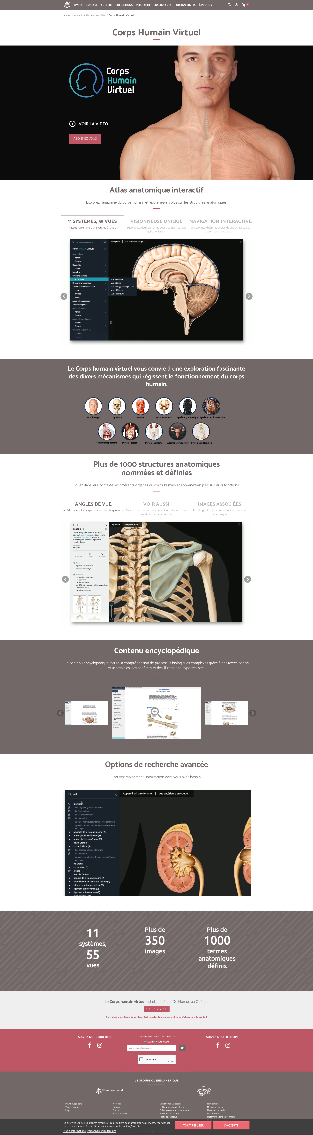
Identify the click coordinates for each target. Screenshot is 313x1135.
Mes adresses (213, 1114)
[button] (249, 296)
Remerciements (120, 1114)
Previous (60, 713)
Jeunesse (91, 5)
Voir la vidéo (88, 124)
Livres (78, 5)
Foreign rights (185, 5)
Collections (124, 5)
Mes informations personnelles (221, 1117)
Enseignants (162, 5)
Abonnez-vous (85, 138)
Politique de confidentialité (172, 1107)
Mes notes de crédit (216, 1110)
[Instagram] (99, 1046)
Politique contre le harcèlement (174, 1110)
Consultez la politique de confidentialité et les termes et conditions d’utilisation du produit (156, 1017)
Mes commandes (215, 1107)
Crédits (116, 1110)
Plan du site (118, 1107)
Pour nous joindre (73, 1104)
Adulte (150, 1042)
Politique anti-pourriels (170, 1114)
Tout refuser (193, 1125)
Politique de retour (168, 1117)
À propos (205, 5)
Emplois (68, 1110)
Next (252, 713)
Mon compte (213, 1104)
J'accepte (231, 1125)
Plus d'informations (74, 1130)
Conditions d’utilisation (170, 1104)
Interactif (143, 5)
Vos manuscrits (72, 1107)
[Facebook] (90, 1046)
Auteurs (106, 5)
